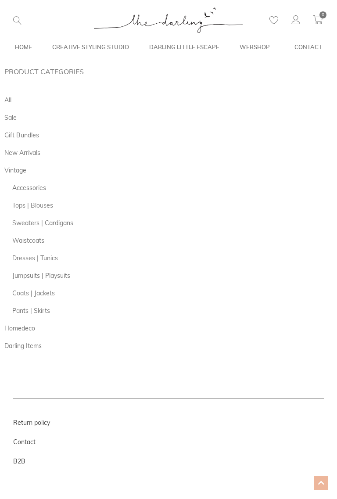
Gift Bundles (21, 135)
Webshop (255, 46)
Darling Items (23, 346)
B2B (19, 461)
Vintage (15, 170)
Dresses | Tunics (35, 258)
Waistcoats (28, 240)
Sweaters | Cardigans (42, 223)
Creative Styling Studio (90, 46)
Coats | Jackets (33, 293)
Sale (10, 118)
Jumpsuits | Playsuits (41, 276)
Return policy (31, 423)
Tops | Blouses (32, 205)
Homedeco (19, 328)
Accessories (29, 188)
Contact (308, 46)
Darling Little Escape (184, 46)
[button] (17, 20)
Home (23, 46)
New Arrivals (22, 153)
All (7, 100)
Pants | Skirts (31, 311)
